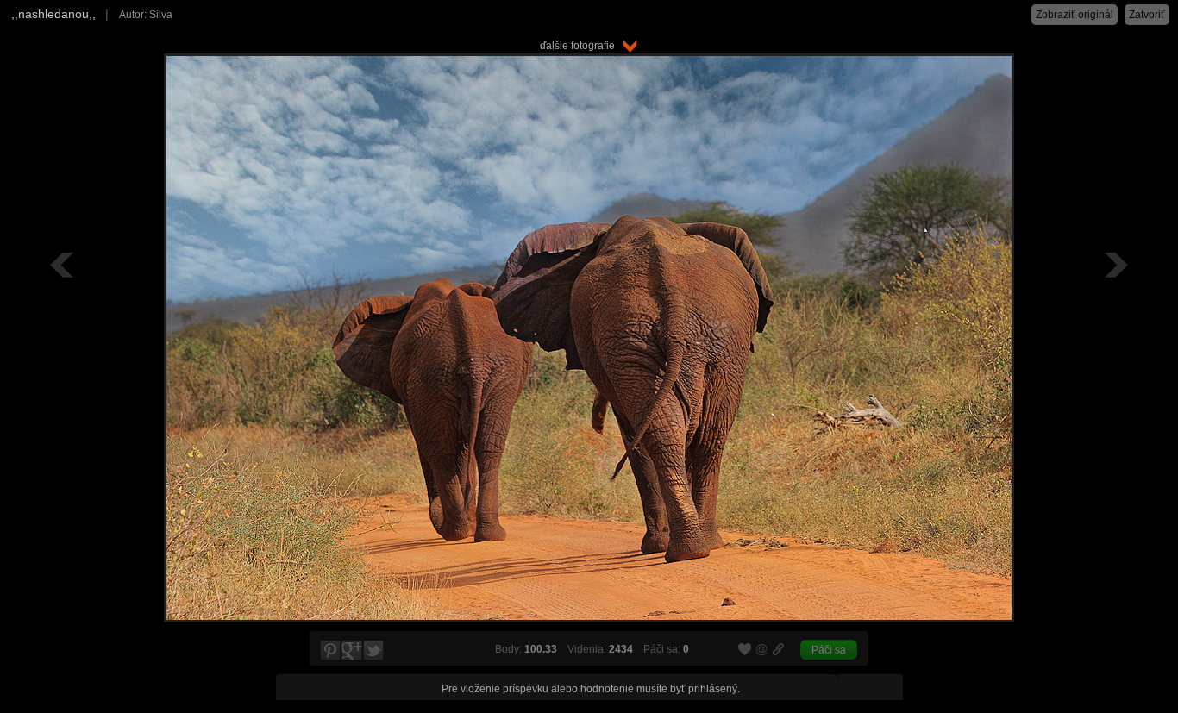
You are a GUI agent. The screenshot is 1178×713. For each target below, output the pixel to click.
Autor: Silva (145, 15)
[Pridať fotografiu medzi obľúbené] (745, 650)
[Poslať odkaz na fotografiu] (762, 651)
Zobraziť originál (1074, 15)
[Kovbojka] (1114, 264)
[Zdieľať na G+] (352, 651)
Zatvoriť (1147, 15)
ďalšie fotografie (581, 46)
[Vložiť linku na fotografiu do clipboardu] (778, 649)
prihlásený (712, 689)
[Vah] (64, 264)
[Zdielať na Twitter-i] (374, 651)
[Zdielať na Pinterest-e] (329, 651)
